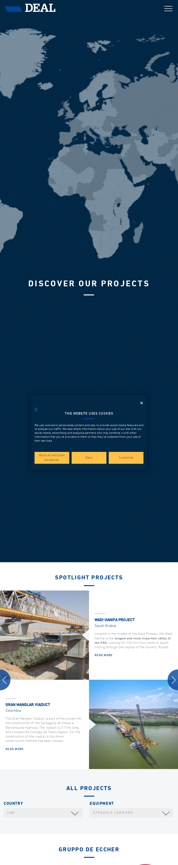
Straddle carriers (113, 812)
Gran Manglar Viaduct (28, 705)
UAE (11, 812)
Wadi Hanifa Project (115, 620)
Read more (104, 655)
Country (13, 804)
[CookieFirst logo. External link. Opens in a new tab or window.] (36, 410)
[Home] (30, 8)
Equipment (102, 804)
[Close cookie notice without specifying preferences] (141, 403)
